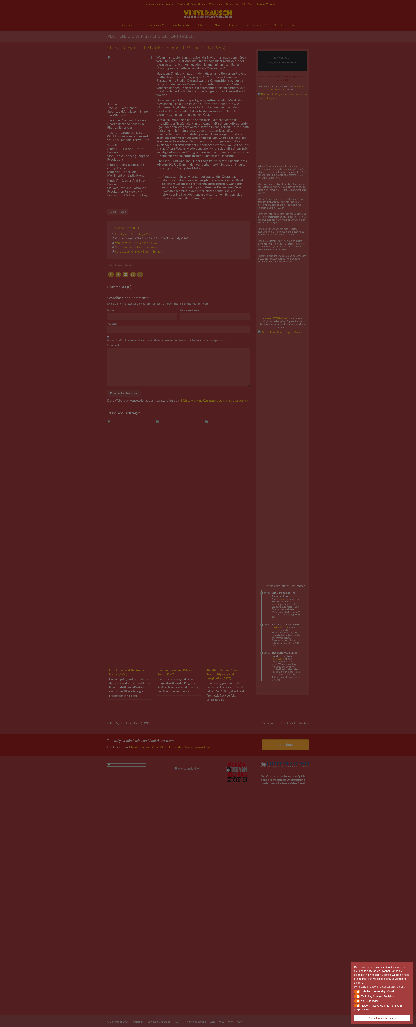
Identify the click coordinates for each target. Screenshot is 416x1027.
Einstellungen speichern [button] (382, 1018)
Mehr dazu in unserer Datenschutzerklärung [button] (379, 986)
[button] (357, 992)
